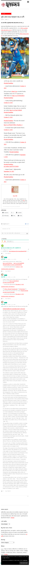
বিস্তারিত (12, 517)
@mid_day (14, 91)
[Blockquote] (12, 233)
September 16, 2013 (9, 171)
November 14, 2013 (20, 284)
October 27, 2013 (19, 266)
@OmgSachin (22, 289)
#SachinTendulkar (8, 83)
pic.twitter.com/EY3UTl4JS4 (11, 166)
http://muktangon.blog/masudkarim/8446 (17, 251)
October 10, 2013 (8, 102)
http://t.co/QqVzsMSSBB (19, 263)
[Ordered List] (9, 233)
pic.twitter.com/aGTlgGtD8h (8, 292)
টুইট (23, 200)
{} (17, 233)
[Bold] (2, 233)
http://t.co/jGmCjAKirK (16, 110)
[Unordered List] (11, 233)
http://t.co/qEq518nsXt (14, 280)
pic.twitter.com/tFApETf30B (8, 282)
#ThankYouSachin (24, 290)
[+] (19, 233)
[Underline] (6, 233)
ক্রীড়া (4, 13)
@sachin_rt (19, 125)
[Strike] (7, 233)
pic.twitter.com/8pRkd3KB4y (16, 264)
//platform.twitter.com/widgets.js (8, 268)
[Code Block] (14, 233)
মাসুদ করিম (3, 259)
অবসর (2, 13)
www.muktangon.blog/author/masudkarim (11, 206)
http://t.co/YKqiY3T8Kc (10, 125)
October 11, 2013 (8, 117)
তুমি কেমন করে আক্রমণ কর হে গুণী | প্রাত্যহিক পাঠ (11, 247)
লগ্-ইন (27, 223)
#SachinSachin (14, 289)
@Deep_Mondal (7, 289)
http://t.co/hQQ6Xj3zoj (7, 263)
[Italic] (4, 233)
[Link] (16, 233)
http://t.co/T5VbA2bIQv (18, 95)
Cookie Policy (25, 560)
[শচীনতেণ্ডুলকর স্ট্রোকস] (15, 58)
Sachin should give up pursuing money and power (14, 308)
